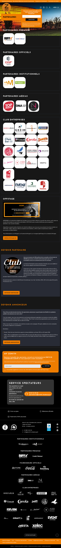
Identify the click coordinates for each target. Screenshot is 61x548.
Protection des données (21, 540)
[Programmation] (44, 7)
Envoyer (32, 19)
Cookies (30, 540)
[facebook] (57, 424)
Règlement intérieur (38, 540)
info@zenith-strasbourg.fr (31, 432)
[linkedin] (57, 430)
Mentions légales (6, 540)
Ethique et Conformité (50, 540)
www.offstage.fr (10, 238)
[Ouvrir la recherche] (47, 7)
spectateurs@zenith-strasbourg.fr (40, 394)
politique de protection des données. (42, 362)
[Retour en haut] (57, 535)
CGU (13, 540)
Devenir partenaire (30, 535)
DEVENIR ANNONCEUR (11, 342)
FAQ (58, 540)
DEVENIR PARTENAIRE (11, 292)
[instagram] (57, 427)
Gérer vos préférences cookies (9, 542)
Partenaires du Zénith (53, 1)
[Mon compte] (50, 7)
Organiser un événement (41, 1)
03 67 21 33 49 (33, 393)
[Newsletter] (41, 7)
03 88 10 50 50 (28, 430)
